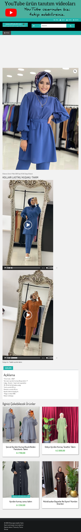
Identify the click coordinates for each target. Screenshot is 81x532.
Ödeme (76, 20)
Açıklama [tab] (8, 368)
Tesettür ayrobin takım (15, 362)
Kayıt (63, 20)
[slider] (26, 267)
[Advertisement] (40, 53)
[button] (75, 71)
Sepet (70, 20)
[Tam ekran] (53, 268)
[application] (28, 225)
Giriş (56, 20)
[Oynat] (8, 268)
